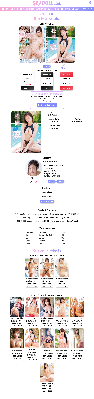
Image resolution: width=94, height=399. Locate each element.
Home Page (46, 196)
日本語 (90, 5)
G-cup (51, 181)
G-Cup (47, 66)
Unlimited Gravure (47, 105)
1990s (60, 181)
